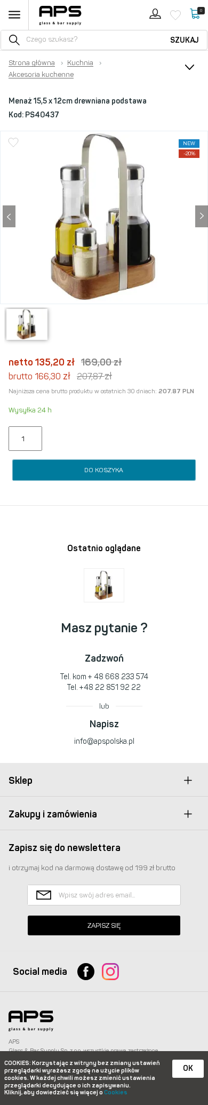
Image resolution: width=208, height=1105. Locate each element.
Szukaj (184, 40)
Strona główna (32, 63)
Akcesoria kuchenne (41, 74)
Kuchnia (80, 63)
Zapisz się (104, 925)
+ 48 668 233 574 (118, 676)
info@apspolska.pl (104, 741)
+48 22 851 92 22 (110, 687)
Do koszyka (103, 470)
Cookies (115, 1092)
